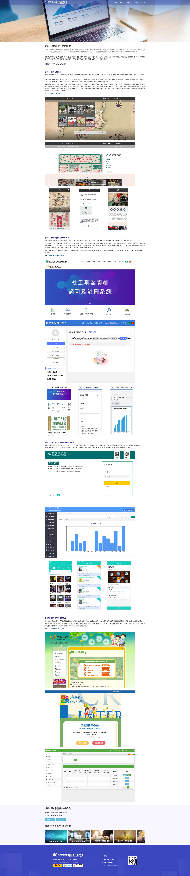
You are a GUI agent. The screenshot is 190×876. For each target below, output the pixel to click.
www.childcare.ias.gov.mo (56, 628)
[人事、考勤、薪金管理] (102, 836)
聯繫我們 (142, 2)
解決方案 (129, 2)
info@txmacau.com (108, 862)
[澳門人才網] (78, 865)
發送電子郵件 (61, 819)
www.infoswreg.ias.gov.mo (56, 255)
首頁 (116, 2)
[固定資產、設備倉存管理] (56, 836)
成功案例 (136, 2)
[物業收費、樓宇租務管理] (79, 836)
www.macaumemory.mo (56, 93)
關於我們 (122, 2)
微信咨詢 (50, 819)
